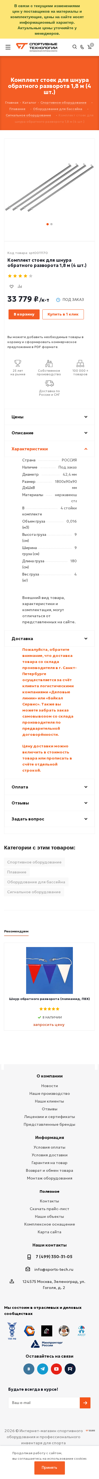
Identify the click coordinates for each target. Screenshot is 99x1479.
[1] (10, 276)
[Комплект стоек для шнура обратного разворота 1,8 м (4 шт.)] (49, 179)
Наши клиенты (49, 1101)
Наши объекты (49, 1216)
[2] (15, 276)
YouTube (56, 1368)
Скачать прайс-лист (49, 1208)
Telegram (42, 1368)
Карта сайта (49, 1231)
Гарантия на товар (49, 1162)
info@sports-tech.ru (53, 1269)
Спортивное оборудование (34, 862)
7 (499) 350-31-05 (54, 1256)
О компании (50, 1076)
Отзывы (49, 1108)
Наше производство (49, 1093)
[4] (26, 276)
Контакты (49, 1201)
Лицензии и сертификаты (49, 1116)
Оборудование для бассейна (36, 881)
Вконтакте (28, 1368)
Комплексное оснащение (49, 1224)
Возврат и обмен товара (49, 1170)
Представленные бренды (49, 1124)
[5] (31, 276)
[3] (20, 276)
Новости (49, 1085)
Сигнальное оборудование (34, 891)
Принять (49, 1467)
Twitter (70, 1368)
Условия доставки (50, 1154)
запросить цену (48, 1024)
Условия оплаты (49, 1147)
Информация (49, 1137)
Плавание (16, 872)
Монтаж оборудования (49, 1178)
